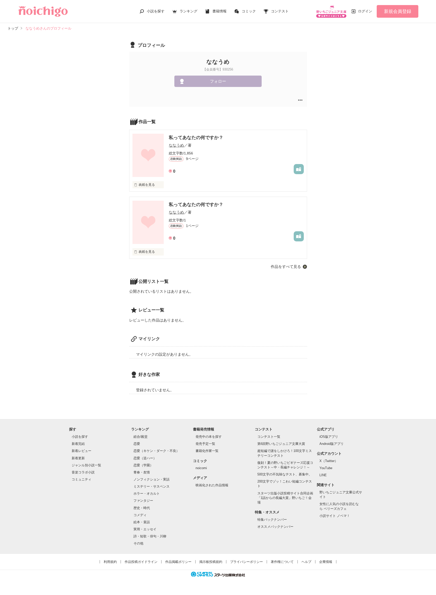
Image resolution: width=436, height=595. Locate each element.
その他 (138, 543)
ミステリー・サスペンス (151, 486)
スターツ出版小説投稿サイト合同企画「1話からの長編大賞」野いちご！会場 (285, 497)
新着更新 (78, 458)
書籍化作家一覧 (207, 451)
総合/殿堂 (140, 437)
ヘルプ (306, 562)
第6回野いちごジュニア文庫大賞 (281, 444)
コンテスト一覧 (268, 437)
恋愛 (136, 444)
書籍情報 (219, 11)
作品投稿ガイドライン (141, 562)
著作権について (282, 562)
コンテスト (280, 11)
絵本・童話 (141, 522)
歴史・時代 (141, 508)
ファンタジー (143, 500)
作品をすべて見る (286, 266)
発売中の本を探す (209, 437)
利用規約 (110, 562)
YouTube (325, 468)
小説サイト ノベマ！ (334, 516)
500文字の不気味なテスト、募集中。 (284, 474)
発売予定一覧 (205, 444)
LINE (323, 475)
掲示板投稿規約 (210, 562)
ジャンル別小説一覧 (86, 465)
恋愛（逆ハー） (144, 458)
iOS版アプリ (328, 437)
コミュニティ (81, 479)
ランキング (188, 11)
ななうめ (176, 145)
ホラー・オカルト (146, 493)
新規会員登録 (397, 11)
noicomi (201, 468)
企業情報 (325, 562)
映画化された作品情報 (212, 485)
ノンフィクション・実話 (151, 479)
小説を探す (156, 11)
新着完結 (78, 444)
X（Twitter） (328, 461)
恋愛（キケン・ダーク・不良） (156, 451)
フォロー (218, 81)
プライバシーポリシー (246, 562)
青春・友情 (141, 472)
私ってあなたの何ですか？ (196, 137)
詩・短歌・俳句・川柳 (149, 536)
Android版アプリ (331, 444)
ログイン (365, 11)
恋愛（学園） (143, 465)
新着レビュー (81, 451)
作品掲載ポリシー (178, 562)
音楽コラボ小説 (83, 472)
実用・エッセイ (144, 529)
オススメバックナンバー (275, 527)
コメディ (140, 515)
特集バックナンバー (272, 519)
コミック (249, 11)
